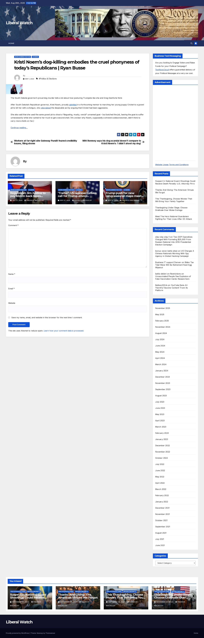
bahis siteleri (161, 274)
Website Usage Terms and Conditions (172, 164)
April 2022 (160, 483)
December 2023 (162, 377)
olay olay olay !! (162, 237)
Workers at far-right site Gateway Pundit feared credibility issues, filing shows (45, 142)
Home (11, 43)
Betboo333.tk (161, 285)
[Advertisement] (173, 122)
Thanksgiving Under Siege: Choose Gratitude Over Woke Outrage (172, 597)
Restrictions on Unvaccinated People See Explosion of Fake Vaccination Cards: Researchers (173, 276)
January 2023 (161, 439)
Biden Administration (22, 57)
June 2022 (160, 470)
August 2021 (161, 533)
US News (35, 57)
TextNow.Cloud (162, 70)
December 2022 (162, 445)
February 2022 (162, 495)
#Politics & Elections (48, 78)
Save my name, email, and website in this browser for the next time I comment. (46, 317)
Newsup (40, 633)
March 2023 (160, 427)
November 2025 (162, 308)
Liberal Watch (19, 22)
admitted (73, 104)
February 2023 (162, 433)
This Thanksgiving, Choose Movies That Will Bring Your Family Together (125, 597)
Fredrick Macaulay (35, 200)
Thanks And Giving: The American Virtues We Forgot (78, 596)
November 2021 (162, 514)
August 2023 (161, 395)
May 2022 (159, 477)
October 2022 (161, 458)
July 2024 (160, 339)
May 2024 (160, 352)
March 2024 (161, 364)
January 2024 (161, 370)
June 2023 (160, 408)
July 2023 (159, 402)
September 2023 (162, 389)
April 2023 (160, 420)
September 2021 (162, 526)
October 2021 (161, 520)
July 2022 (159, 464)
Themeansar (50, 633)
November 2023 (162, 383)
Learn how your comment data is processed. (64, 331)
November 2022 (162, 452)
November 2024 (162, 327)
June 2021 (160, 545)
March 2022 (160, 489)
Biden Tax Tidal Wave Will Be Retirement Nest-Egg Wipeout (174, 265)
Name (11, 274)
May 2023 (159, 414)
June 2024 (160, 345)
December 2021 (162, 508)
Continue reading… (19, 127)
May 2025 (159, 314)
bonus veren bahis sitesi (166, 251)
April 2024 (160, 358)
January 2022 (161, 501)
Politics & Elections (18, 591)
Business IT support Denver (168, 262)
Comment (13, 225)
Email (11, 288)
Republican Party (33, 591)
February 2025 (162, 321)
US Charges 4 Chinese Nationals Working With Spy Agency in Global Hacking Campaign (174, 253)
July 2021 (159, 539)
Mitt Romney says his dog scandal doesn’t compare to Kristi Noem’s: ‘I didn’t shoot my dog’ (112, 142)
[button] (191, 43)
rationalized (45, 108)
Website (11, 303)
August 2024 (161, 333)
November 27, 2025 (21, 602)
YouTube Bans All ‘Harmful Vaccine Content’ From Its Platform (171, 288)
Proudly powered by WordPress (18, 633)
